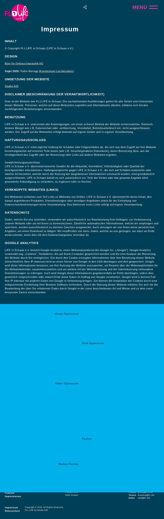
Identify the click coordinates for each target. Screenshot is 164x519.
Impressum (11, 507)
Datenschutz (12, 511)
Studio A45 (12, 86)
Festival (9, 493)
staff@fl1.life (144, 498)
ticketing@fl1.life (146, 495)
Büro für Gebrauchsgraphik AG (24, 63)
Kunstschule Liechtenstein (56, 71)
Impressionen (13, 496)
